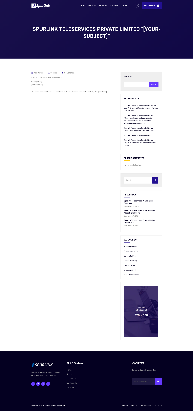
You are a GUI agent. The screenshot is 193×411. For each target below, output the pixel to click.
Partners (113, 6)
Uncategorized (129, 270)
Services (103, 6)
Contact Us (71, 379)
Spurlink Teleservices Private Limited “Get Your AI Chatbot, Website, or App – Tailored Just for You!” (141, 108)
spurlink (53, 73)
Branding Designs (130, 247)
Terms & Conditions (129, 405)
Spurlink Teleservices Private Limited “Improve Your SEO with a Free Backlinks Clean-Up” (140, 143)
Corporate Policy (130, 256)
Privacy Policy (146, 405)
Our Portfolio (72, 383)
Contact (125, 6)
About (69, 374)
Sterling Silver (129, 265)
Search (128, 76)
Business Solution (131, 251)
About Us (92, 6)
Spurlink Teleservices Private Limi (137, 135)
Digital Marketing (130, 261)
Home (83, 6)
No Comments (69, 73)
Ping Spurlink (150, 5)
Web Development (131, 275)
